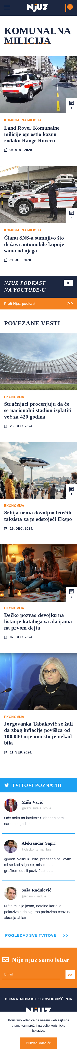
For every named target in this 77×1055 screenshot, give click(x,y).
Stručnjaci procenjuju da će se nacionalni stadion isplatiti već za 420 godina (37, 410)
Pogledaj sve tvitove (30, 935)
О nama (11, 999)
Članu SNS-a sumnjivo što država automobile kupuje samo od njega (34, 244)
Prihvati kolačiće (38, 1043)
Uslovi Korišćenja (55, 999)
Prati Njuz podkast (19, 303)
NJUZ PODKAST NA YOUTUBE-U (25, 286)
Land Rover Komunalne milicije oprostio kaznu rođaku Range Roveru (32, 134)
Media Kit (28, 999)
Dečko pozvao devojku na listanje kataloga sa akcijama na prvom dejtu (38, 621)
